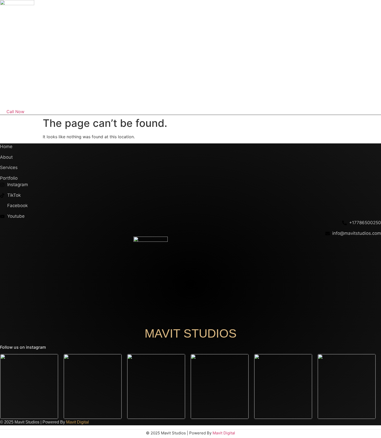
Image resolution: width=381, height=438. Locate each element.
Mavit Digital (77, 422)
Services (345, 98)
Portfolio (320, 98)
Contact (369, 98)
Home (272, 98)
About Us (295, 98)
